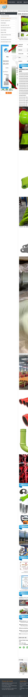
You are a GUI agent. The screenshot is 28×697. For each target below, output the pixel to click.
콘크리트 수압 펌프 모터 (5, 20)
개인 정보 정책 (5, 696)
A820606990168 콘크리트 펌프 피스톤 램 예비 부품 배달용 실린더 (9, 684)
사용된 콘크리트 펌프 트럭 (6, 34)
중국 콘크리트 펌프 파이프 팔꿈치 (15, 696)
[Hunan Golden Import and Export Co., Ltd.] (4, 7)
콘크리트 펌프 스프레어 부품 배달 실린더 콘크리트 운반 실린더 (9, 686)
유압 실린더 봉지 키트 (5, 25)
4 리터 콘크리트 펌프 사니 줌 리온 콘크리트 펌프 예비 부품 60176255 (9, 689)
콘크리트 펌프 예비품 (5, 15)
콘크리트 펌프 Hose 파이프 (6, 39)
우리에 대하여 (11, 2)
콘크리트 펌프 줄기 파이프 (6, 41)
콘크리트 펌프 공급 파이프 (12, 11)
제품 (5, 2)
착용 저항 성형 (3, 37)
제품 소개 (4, 11)
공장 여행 (19, 2)
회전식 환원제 (3, 30)
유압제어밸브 (3, 22)
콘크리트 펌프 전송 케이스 (6, 27)
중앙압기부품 (3, 32)
